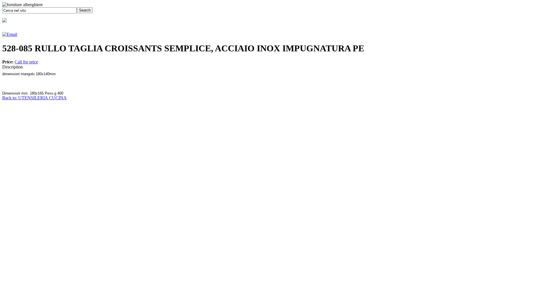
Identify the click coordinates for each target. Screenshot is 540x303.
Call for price (26, 61)
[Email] (9, 34)
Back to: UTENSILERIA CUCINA (34, 97)
